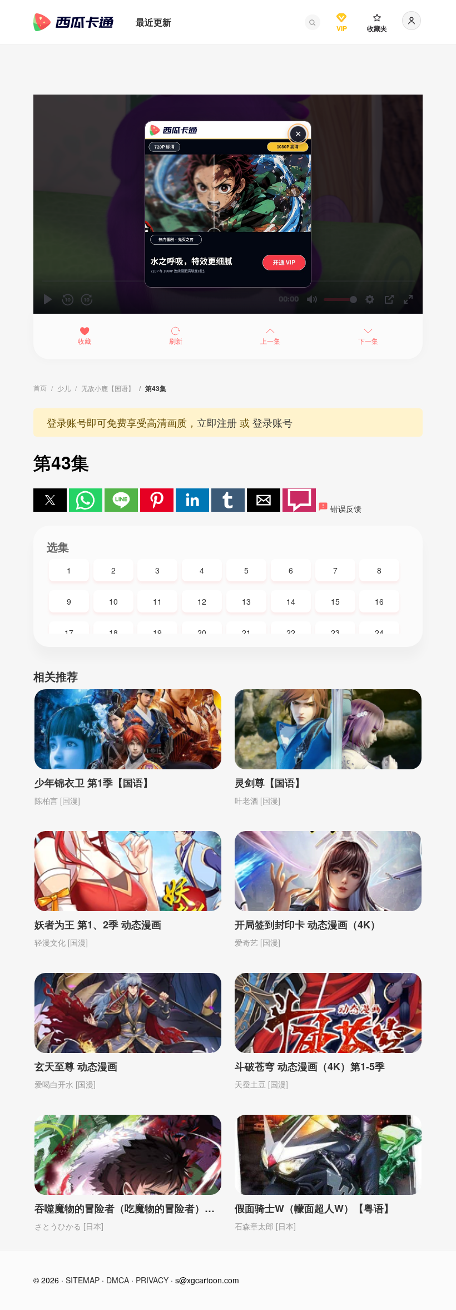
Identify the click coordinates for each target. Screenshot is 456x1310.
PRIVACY (152, 1280)
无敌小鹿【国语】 (108, 388)
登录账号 (272, 422)
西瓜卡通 (73, 22)
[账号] (411, 20)
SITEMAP (83, 1280)
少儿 (64, 388)
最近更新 (153, 22)
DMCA (117, 1280)
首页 (40, 387)
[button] (312, 22)
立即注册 (217, 422)
